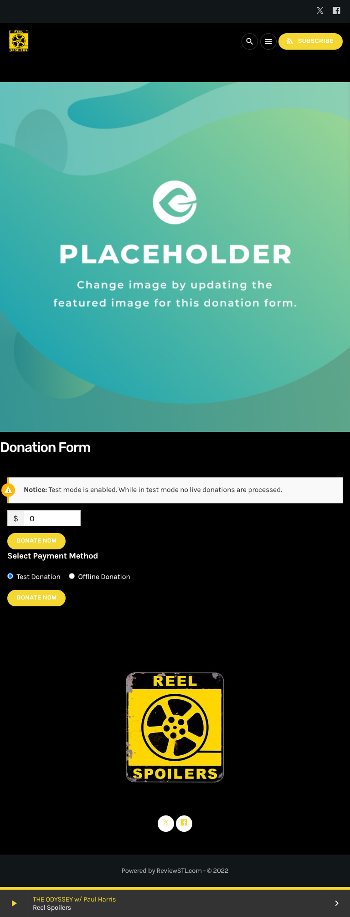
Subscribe (309, 41)
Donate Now (36, 541)
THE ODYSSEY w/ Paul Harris (74, 899)
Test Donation (38, 577)
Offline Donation (104, 577)
